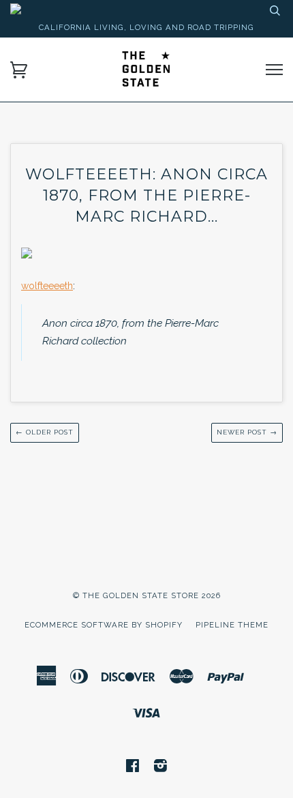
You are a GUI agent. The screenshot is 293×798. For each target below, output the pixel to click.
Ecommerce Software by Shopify (104, 625)
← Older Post (45, 432)
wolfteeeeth (47, 285)
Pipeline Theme (232, 625)
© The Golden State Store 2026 (147, 595)
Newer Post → (247, 432)
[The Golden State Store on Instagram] (160, 768)
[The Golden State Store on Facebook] (132, 768)
